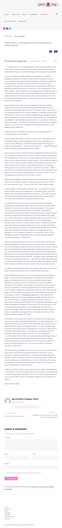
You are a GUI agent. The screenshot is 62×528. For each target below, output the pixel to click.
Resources (22, 21)
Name (7, 454)
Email (34, 454)
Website (7, 463)
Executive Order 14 (29, 295)
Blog (22, 36)
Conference (15, 14)
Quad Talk (43, 14)
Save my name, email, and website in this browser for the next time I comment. (24, 472)
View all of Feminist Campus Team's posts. (26, 407)
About (24, 14)
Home (7, 14)
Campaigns (33, 14)
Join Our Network (10, 21)
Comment (8, 437)
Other (55, 51)
